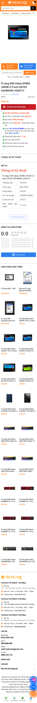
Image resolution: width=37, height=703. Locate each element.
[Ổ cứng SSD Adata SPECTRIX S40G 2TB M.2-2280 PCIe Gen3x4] (9, 428)
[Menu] (3, 3)
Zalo (33, 686)
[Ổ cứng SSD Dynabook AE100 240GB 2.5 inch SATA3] (9, 307)
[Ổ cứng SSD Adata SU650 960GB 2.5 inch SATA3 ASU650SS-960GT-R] (27, 368)
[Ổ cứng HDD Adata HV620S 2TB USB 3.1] (9, 398)
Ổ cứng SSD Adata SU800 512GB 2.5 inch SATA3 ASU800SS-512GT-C (27, 350)
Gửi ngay (31, 73)
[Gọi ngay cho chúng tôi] (34, 693)
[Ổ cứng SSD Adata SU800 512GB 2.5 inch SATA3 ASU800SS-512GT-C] (27, 338)
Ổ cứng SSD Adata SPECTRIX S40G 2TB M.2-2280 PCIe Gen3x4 (9, 440)
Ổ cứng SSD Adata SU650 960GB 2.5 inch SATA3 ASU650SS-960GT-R (27, 380)
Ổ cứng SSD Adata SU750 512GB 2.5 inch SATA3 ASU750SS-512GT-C (9, 380)
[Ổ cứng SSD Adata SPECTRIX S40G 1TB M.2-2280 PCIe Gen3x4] (27, 428)
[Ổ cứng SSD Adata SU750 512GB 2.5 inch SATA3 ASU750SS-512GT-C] (9, 368)
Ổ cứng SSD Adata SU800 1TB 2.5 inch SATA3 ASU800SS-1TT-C (9, 350)
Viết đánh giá (20, 255)
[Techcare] (17, 3)
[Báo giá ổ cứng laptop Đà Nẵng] (27, 277)
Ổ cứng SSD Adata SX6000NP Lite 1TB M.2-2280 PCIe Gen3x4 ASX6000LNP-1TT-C (27, 561)
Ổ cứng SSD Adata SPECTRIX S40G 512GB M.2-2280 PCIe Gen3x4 (8, 470)
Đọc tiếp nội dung (17, 217)
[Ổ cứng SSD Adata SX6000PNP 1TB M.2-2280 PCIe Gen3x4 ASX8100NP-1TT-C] (9, 548)
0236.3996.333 (19, 594)
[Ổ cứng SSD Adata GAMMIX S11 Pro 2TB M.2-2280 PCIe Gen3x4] (9, 488)
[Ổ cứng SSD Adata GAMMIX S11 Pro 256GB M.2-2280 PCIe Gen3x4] (27, 518)
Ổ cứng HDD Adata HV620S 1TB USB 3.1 (27, 410)
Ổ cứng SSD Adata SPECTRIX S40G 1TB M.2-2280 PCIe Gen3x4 (27, 440)
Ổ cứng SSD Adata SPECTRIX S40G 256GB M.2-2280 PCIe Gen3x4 (26, 470)
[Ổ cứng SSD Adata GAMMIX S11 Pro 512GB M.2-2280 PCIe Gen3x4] (9, 518)
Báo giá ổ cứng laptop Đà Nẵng (25, 290)
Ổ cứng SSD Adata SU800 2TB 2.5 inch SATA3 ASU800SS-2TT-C (27, 320)
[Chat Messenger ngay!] (34, 680)
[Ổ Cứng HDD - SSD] (9, 277)
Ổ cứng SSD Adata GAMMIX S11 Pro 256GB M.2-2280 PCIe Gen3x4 (26, 530)
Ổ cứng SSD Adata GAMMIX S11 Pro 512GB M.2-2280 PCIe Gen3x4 (8, 530)
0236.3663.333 (19, 611)
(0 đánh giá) (15, 94)
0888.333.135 (6, 655)
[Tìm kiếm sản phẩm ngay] (33, 8)
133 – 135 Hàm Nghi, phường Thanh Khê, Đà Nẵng (18, 588)
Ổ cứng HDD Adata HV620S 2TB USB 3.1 (9, 410)
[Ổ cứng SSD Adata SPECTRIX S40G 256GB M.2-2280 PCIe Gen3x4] (27, 458)
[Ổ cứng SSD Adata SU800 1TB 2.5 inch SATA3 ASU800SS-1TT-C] (9, 338)
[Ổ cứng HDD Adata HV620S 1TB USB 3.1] (27, 398)
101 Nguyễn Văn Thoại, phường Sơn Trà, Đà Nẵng (18, 620)
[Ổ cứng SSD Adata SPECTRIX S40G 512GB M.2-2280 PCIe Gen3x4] (9, 458)
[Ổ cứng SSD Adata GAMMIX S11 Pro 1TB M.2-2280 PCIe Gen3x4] (27, 488)
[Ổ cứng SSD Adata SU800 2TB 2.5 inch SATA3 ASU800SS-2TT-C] (27, 307)
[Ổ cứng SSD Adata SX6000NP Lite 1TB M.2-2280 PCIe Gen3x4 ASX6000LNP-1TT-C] (27, 548)
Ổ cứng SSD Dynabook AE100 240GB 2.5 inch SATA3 (8, 320)
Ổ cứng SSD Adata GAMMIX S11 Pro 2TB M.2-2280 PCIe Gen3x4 (9, 500)
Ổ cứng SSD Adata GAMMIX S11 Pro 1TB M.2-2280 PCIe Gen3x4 (27, 500)
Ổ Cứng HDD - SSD (8, 289)
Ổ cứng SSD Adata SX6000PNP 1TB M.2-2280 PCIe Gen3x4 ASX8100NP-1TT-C (8, 561)
